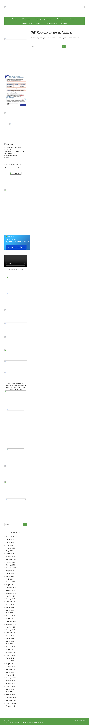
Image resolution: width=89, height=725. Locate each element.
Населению (60, 19)
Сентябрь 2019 (11, 686)
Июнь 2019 (10, 689)
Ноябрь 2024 (10, 596)
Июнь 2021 (10, 672)
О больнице (26, 19)
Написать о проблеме (16, 247)
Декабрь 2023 (11, 624)
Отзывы (64, 23)
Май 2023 (9, 644)
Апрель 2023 (10, 647)
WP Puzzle (82, 720)
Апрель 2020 (10, 681)
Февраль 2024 (11, 621)
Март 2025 (9, 585)
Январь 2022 (10, 667)
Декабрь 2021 (11, 669)
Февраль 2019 (11, 698)
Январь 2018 (10, 706)
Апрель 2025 (10, 582)
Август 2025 (10, 571)
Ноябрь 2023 (10, 627)
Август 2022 (10, 658)
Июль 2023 (10, 638)
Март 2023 (9, 650)
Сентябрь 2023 (11, 633)
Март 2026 (9, 551)
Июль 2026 (10, 540)
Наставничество (51, 23)
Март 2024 (9, 619)
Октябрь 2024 (10, 599)
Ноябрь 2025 (10, 562)
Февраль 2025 (11, 588)
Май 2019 (9, 692)
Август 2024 (10, 604)
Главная (15, 19)
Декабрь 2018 (11, 700)
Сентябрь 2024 (11, 602)
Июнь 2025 (10, 576)
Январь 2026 (10, 556)
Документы (26, 23)
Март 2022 (9, 664)
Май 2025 (9, 579)
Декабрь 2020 (11, 678)
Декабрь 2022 (11, 652)
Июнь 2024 (10, 610)
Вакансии (39, 23)
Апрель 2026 (10, 548)
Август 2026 (10, 537)
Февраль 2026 (11, 554)
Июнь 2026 (10, 542)
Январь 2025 (10, 590)
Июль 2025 (10, 573)
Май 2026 (9, 545)
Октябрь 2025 (10, 565)
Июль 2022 (10, 661)
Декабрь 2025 (11, 559)
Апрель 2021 (10, 675)
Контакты (73, 19)
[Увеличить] (24, 40)
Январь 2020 (10, 683)
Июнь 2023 (10, 641)
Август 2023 (10, 635)
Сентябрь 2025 (11, 568)
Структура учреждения (43, 19)
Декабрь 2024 (11, 593)
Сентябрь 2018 (11, 703)
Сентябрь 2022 (11, 655)
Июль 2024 (10, 607)
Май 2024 (9, 613)
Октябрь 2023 (10, 630)
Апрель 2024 (10, 616)
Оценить (7, 157)
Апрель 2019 (10, 695)
